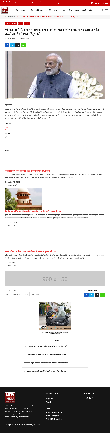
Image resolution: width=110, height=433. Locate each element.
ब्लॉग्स (90, 10)
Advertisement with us (54, 412)
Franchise (18, 3)
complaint (35, 3)
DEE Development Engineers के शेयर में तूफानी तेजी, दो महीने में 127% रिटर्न (46, 346)
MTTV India (10, 17)
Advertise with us (25, 3)
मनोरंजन (63, 10)
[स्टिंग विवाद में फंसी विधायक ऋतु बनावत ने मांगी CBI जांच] (28, 158)
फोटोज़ (77, 10)
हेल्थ (70, 10)
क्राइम (56, 10)
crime (26, 294)
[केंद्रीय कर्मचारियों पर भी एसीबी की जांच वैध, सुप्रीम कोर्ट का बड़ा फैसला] (23, 199)
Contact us (50, 409)
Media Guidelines (43, 3)
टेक (32, 10)
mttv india (11, 38)
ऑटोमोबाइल (39, 10)
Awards (51, 3)
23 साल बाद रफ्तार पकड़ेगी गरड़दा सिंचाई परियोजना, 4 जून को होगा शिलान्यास (45, 371)
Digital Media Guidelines (55, 419)
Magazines (59, 3)
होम (17, 10)
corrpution (16, 294)
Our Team (10, 3)
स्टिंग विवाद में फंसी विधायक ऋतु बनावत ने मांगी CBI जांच (27, 171)
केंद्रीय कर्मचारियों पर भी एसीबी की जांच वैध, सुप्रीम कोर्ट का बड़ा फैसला (33, 211)
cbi (7, 294)
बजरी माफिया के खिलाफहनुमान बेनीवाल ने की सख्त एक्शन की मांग (30, 251)
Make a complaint (52, 416)
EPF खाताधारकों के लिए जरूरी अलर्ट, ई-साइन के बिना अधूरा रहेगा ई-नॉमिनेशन (45, 354)
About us (5, 3)
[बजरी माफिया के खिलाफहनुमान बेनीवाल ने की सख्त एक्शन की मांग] (23, 239)
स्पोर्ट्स (84, 10)
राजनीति (48, 10)
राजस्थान (24, 10)
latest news (36, 294)
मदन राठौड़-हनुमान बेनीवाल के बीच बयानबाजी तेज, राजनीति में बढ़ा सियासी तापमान (46, 363)
